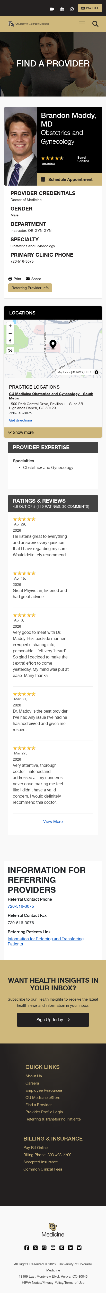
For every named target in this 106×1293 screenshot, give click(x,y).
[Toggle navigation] (82, 24)
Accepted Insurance (40, 1162)
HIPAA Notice (31, 1283)
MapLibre (63, 372)
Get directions (20, 420)
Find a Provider (38, 1105)
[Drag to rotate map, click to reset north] (10, 340)
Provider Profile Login (44, 1112)
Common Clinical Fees (42, 1169)
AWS (79, 372)
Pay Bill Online (35, 1147)
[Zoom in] (10, 326)
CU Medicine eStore (42, 1097)
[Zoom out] (10, 333)
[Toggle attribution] (96, 372)
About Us (33, 1076)
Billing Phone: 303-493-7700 (47, 1155)
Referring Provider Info (30, 288)
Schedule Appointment (70, 179)
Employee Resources (43, 1090)
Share (35, 279)
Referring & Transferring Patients (53, 1119)
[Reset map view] (10, 351)
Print (17, 279)
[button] (53, 345)
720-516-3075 (21, 906)
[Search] (95, 24)
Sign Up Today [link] (50, 1019)
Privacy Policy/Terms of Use (63, 1283)
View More (53, 821)
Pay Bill (92, 8)
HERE (88, 372)
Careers (32, 1083)
